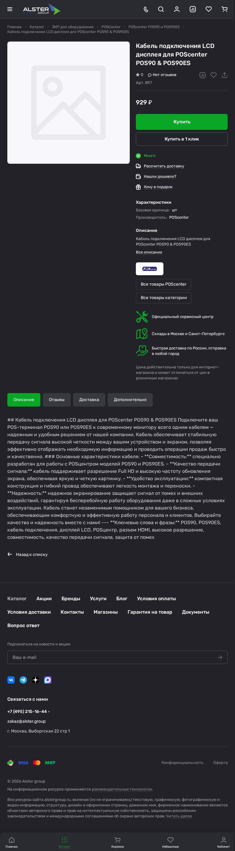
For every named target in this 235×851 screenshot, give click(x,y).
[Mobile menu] (9, 9)
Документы (195, 612)
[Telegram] (23, 680)
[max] (47, 680)
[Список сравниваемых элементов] (193, 9)
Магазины (106, 612)
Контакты (72, 612)
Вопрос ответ (23, 625)
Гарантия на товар (150, 612)
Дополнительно (130, 399)
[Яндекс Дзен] (35, 680)
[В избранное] (214, 75)
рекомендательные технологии (122, 789)
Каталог (17, 598)
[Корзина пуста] (225, 9)
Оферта (220, 762)
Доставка (89, 399)
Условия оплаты (156, 598)
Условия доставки (29, 612)
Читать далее (179, 816)
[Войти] (177, 9)
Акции (44, 598)
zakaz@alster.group (26, 721)
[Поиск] (161, 9)
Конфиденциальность (182, 762)
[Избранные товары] (209, 9)
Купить (181, 122)
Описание (23, 399)
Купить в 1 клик (182, 139)
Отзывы (57, 399)
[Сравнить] (203, 75)
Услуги (98, 598)
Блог (121, 598)
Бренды (71, 598)
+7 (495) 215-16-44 (27, 711)
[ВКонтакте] (11, 680)
